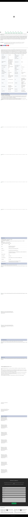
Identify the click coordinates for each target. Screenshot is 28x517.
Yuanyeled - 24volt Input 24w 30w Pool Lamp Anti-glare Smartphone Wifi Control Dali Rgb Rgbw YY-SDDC (20, 512)
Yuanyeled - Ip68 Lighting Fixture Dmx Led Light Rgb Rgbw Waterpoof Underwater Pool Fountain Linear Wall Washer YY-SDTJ (7, 512)
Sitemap (16, 515)
